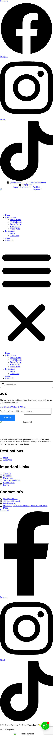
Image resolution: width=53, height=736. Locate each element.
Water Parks (15, 229)
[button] (49, 16)
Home (7, 215)
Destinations (10, 231)
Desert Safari (15, 220)
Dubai (12, 233)
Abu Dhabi (14, 236)
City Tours (14, 226)
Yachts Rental (15, 222)
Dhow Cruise (15, 224)
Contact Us (9, 240)
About (7, 238)
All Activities (10, 217)
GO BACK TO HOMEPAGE (12, 407)
